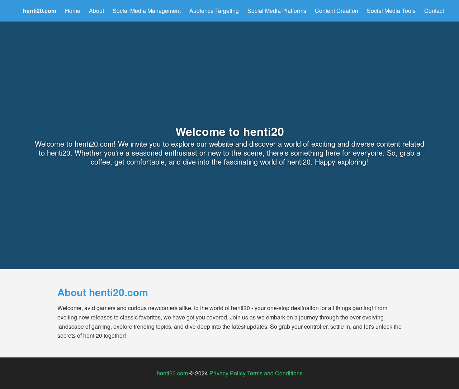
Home (72, 10)
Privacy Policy (227, 373)
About (96, 10)
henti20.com (172, 373)
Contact (434, 10)
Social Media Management (147, 10)
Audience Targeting (214, 10)
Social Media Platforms (276, 10)
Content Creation (336, 10)
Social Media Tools (391, 10)
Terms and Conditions (275, 373)
